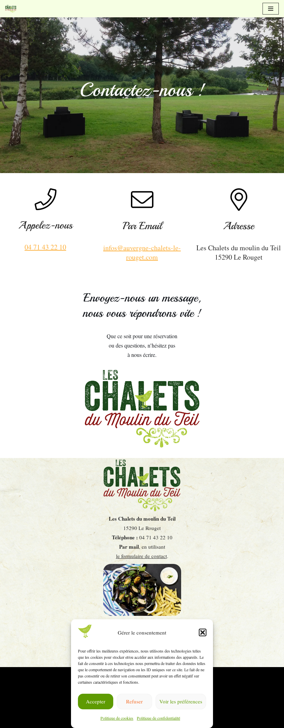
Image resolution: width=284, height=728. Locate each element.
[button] (202, 632)
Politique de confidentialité (158, 718)
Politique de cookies (116, 718)
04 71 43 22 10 (45, 247)
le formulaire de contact (141, 555)
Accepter (95, 701)
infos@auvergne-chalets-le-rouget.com (142, 252)
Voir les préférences (180, 701)
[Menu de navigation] (271, 9)
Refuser (134, 701)
